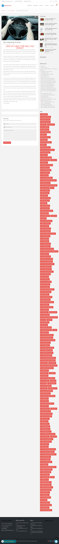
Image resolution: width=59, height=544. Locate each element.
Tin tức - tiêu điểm (10, 10)
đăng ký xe (43, 218)
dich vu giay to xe (44, 276)
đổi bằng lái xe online (45, 299)
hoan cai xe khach (44, 322)
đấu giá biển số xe (44, 241)
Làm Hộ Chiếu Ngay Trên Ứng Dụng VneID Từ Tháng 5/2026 (50, 34)
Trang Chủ (29, 5)
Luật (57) (43, 66)
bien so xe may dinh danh (46, 142)
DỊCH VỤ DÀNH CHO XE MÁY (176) (48, 106)
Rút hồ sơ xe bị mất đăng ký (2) (47, 83)
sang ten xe (54, 408)
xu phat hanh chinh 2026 (46, 505)
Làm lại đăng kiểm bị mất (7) (46, 93)
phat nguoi (53, 380)
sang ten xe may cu (44, 418)
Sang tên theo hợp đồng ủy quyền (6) (48, 89)
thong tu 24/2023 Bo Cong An (46, 439)
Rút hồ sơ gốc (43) (44, 96)
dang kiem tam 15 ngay (45, 198)
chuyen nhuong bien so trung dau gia (48, 180)
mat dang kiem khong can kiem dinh (48, 360)
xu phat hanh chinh (45, 502)
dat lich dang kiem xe (45, 236)
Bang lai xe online (44, 127)
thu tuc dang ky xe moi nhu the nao (48, 449)
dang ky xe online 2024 (45, 228)
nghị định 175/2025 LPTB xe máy (47, 368)
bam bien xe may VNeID (45, 119)
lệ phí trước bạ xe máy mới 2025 (47, 347)
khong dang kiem (44, 332)
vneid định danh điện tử (45, 482)
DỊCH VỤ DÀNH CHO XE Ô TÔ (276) (48, 107)
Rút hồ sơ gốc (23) (44, 75)
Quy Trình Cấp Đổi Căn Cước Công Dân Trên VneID (50, 19)
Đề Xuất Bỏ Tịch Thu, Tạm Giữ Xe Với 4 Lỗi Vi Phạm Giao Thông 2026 (51, 39)
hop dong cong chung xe (46, 327)
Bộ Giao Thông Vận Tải (45, 147)
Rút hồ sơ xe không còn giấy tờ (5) (48, 78)
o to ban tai (52, 373)
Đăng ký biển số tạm (45, 215)
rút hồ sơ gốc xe (44, 401)
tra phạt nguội (44, 464)
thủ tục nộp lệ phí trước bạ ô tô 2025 (48, 454)
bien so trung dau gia (45, 137)
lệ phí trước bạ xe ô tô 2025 (46, 350)
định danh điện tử (44, 294)
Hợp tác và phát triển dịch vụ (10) (47, 101)
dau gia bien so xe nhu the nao (47, 248)
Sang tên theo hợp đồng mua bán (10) (48, 88)
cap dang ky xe (44, 162)
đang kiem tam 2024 (45, 200)
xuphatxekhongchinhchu (46, 510)
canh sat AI (54, 160)
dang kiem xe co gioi (45, 208)
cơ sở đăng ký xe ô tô (45, 182)
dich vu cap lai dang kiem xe (46, 261)
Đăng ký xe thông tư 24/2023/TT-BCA (48, 233)
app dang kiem (44, 114)
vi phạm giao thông (45, 477)
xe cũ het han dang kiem (45, 489)
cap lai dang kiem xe (45, 172)
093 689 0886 (19, 1)
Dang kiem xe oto (44, 213)
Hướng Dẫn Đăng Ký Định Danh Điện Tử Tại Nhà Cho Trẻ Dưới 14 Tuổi (51, 44)
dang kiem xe (43, 203)
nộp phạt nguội (44, 373)
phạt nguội (43, 383)
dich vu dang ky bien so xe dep (46, 271)
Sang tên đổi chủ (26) (45, 77)
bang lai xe (43, 124)
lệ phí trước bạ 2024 (45, 345)
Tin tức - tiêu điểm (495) (45, 103)
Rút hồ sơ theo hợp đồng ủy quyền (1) (48, 82)
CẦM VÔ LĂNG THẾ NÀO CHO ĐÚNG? (20, 47)
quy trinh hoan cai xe (45, 393)
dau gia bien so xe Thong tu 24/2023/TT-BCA (49, 251)
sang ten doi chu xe (45, 408)
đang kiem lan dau (44, 193)
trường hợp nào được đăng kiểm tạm (48, 467)
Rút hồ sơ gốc (19, 526)
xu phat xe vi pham (44, 507)
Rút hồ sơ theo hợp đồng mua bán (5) (48, 81)
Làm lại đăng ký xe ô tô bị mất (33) (48, 95)
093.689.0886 (4, 528)
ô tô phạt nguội (44, 375)
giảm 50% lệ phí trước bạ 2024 (46, 307)
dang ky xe (54, 215)
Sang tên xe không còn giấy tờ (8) (48, 85)
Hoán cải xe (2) (44, 67)
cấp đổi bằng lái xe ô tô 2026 (46, 165)
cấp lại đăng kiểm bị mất (45, 170)
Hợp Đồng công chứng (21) (46, 104)
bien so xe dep (43, 139)
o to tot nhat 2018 (44, 380)
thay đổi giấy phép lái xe (45, 431)
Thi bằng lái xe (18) (44, 72)
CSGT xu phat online (45, 190)
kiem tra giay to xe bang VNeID (46, 335)
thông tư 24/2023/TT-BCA (46, 441)
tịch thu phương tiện (45, 459)
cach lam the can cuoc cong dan (47, 149)
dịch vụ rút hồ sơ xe (45, 284)
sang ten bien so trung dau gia (47, 403)
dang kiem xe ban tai (45, 205)
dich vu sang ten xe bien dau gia (47, 289)
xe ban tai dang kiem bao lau (46, 487)
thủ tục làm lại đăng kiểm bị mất (47, 451)
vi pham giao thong (45, 474)
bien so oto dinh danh (45, 132)
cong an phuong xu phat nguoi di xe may (48, 185)
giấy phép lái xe (53, 312)
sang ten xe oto (44, 421)
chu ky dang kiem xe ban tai (46, 177)
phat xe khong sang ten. (45, 385)
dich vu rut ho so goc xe (45, 281)
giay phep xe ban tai (45, 314)
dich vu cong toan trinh (45, 266)
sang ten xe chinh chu (45, 411)
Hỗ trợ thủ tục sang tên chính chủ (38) (48, 99)
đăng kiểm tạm (44, 195)
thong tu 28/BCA (44, 446)
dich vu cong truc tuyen (46, 269)
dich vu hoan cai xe (45, 279)
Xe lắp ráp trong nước (45, 497)
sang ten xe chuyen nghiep (46, 413)
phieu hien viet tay (52, 388)
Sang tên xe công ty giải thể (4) (47, 86)
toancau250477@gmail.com (8, 530)
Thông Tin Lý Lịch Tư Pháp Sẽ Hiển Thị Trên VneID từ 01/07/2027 (50, 50)
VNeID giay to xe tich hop (45, 484)
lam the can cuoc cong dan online (47, 340)
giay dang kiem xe (44, 309)
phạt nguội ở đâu (52, 383)
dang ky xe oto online (45, 231)
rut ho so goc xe (44, 398)
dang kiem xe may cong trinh (46, 210)
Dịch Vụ (41, 5)
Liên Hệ (52, 5)
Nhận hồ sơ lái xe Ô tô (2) (46, 100)
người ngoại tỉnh (44, 370)
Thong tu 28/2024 (44, 444)
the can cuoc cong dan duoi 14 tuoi (47, 434)
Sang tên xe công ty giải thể (36, 531)
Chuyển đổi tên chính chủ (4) (46, 71)
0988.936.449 (5, 526)
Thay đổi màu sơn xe (21, 525)
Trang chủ (4, 10)
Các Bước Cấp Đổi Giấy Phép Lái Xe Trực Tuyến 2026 (51, 29)
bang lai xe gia (51, 124)
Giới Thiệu (36, 5)
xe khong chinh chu (45, 492)
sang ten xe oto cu (44, 423)
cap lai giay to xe (44, 175)
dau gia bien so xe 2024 (45, 243)
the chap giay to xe (44, 436)
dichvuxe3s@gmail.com (8, 1)
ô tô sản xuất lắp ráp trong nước (47, 378)
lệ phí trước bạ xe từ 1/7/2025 (46, 352)
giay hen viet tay (44, 312)
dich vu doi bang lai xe (45, 274)
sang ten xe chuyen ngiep (46, 416)
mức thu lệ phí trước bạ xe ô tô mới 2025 (48, 365)
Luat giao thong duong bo (46, 355)
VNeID (53, 477)
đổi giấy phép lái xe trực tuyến (47, 302)
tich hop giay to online (45, 456)
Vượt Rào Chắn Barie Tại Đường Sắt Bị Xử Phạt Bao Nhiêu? (51, 24)
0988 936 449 (28, 1)
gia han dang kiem (44, 304)
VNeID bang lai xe (44, 479)
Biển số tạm (43, 134)
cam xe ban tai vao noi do (46, 157)
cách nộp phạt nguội (45, 152)
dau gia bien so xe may (45, 246)
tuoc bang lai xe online (45, 472)
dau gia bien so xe (44, 238)
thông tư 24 (53, 436)
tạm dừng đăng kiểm (45, 426)
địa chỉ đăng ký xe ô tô (45, 256)
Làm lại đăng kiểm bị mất (22, 531)
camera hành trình (45, 160)
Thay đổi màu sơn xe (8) (46, 97)
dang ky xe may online (45, 223)
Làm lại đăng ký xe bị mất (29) (47, 74)
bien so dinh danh (44, 129)
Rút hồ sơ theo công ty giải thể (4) (48, 79)
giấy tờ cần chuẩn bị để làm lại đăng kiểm (49, 317)
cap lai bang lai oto (45, 167)
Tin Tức (46, 5)
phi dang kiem (43, 388)
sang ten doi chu (44, 406)
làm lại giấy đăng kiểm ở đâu (46, 337)
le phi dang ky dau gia (45, 342)
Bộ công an (43, 144)
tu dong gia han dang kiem (46, 469)
